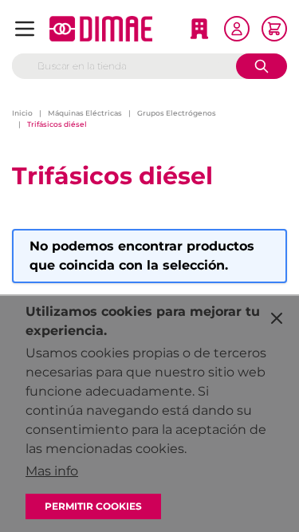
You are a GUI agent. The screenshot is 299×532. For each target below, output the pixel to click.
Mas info (52, 471)
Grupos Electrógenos (176, 112)
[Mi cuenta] (237, 28)
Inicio (22, 112)
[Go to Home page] (100, 28)
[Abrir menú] (24, 28)
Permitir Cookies (93, 506)
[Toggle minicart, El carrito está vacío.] (274, 28)
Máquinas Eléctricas (85, 112)
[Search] (261, 66)
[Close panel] (276, 318)
